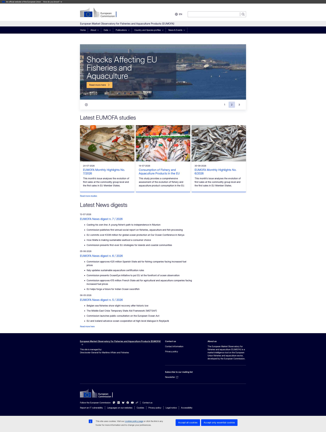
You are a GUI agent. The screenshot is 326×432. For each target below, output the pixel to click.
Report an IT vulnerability (91, 407)
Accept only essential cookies (219, 422)
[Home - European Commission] (100, 13)
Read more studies (88, 196)
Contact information (174, 346)
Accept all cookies (188, 422)
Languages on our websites (119, 407)
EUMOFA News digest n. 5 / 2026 (101, 299)
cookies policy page (134, 421)
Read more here (87, 326)
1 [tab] (224, 104)
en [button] (180, 14)
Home (83, 30)
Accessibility (186, 407)
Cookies (140, 407)
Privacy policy (171, 351)
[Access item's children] (99, 30)
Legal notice (171, 407)
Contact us (147, 402)
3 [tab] (239, 104)
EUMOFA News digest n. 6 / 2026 (101, 255)
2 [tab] (231, 104)
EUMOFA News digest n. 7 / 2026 (101, 219)
